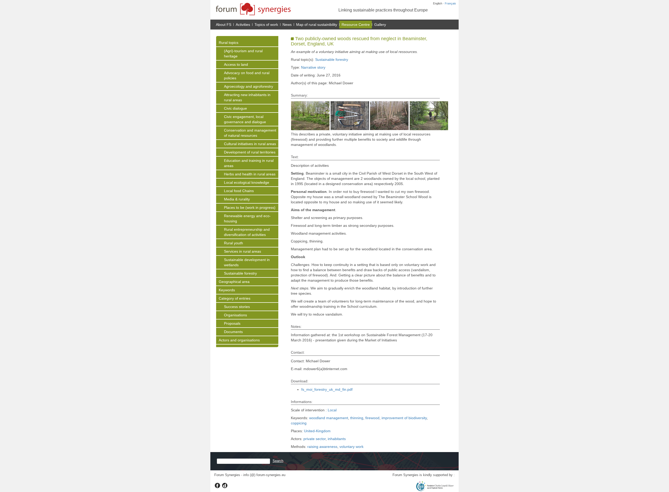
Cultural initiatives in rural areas (250, 144)
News (287, 24)
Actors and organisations (239, 340)
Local (332, 410)
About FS (223, 24)
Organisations (235, 315)
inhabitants (337, 439)
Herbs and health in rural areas (249, 174)
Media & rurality (237, 199)
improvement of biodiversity (404, 418)
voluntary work (351, 446)
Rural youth (233, 243)
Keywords (227, 290)
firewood (372, 418)
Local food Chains (239, 191)
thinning (356, 418)
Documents (233, 332)
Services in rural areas (242, 251)
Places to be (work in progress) (249, 207)
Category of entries (234, 298)
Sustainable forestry (240, 273)
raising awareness (322, 446)
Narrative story (313, 67)
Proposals (232, 323)
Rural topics (228, 42)
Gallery (380, 24)
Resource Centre (356, 24)
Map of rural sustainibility (316, 24)
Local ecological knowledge (246, 182)
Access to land (236, 64)
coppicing (299, 423)
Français (450, 3)
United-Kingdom (317, 431)
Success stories (237, 307)
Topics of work (266, 24)
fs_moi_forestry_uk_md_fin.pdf (327, 389)
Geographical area (234, 282)
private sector (314, 439)
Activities (243, 24)
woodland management (328, 418)
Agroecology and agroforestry (248, 86)
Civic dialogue (235, 108)
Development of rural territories (249, 152)
